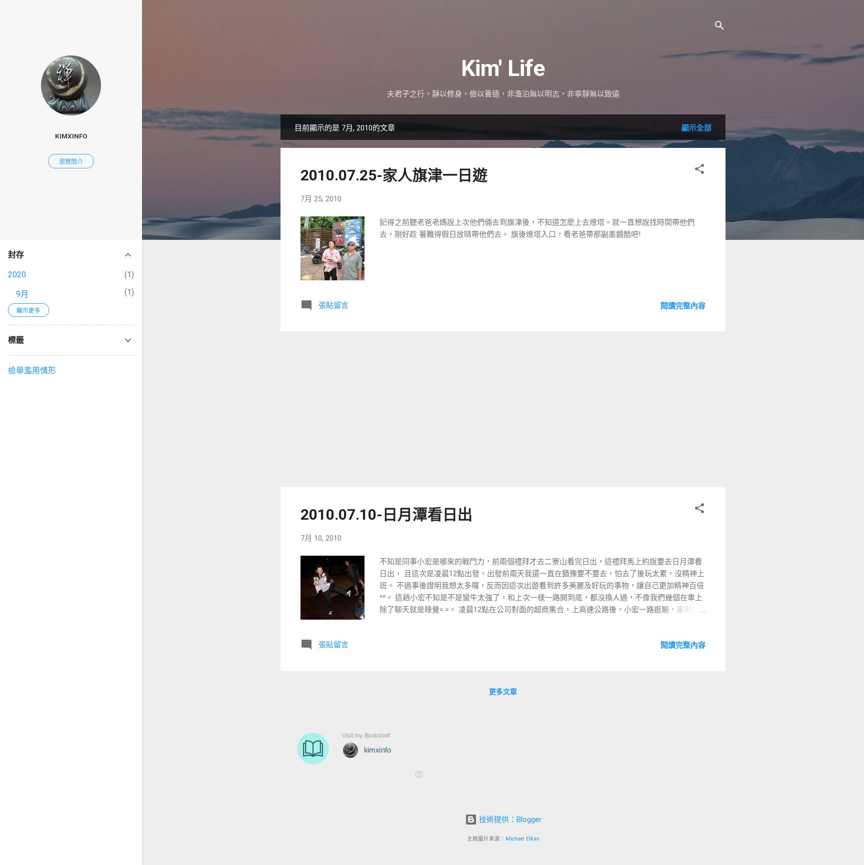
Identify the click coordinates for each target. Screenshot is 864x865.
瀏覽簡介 (71, 161)
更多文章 (503, 692)
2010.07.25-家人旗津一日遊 (394, 175)
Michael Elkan (523, 839)
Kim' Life (503, 68)
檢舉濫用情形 (32, 370)
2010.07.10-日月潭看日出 (386, 514)
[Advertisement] (503, 409)
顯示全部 (697, 127)
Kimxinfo (71, 136)
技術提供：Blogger (509, 819)
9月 (22, 294)
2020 (17, 274)
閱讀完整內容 (683, 305)
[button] (700, 170)
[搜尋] (720, 27)
